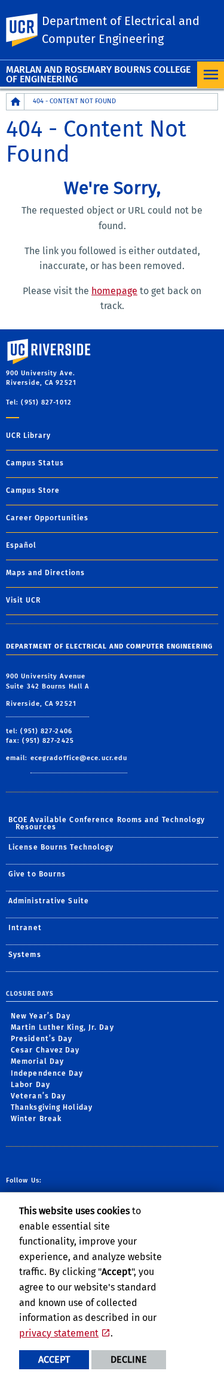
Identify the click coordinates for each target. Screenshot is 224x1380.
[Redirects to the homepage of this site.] (15, 102)
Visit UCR (23, 600)
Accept (54, 1359)
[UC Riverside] (29, 30)
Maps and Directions (45, 573)
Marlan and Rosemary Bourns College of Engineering (98, 74)
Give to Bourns (37, 874)
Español (21, 545)
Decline (129, 1359)
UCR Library (28, 435)
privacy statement (59, 1333)
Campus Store (33, 490)
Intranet (25, 928)
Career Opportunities (47, 518)
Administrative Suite (48, 901)
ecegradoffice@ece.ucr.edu (79, 758)
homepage (114, 291)
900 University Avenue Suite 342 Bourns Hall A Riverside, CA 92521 (47, 690)
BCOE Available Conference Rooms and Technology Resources (106, 823)
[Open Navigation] (210, 74)
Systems (24, 954)
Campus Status (35, 463)
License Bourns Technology (61, 847)
